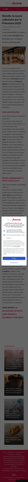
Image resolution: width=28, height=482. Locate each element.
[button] (14, 238)
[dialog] (14, 241)
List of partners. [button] (17, 246)
